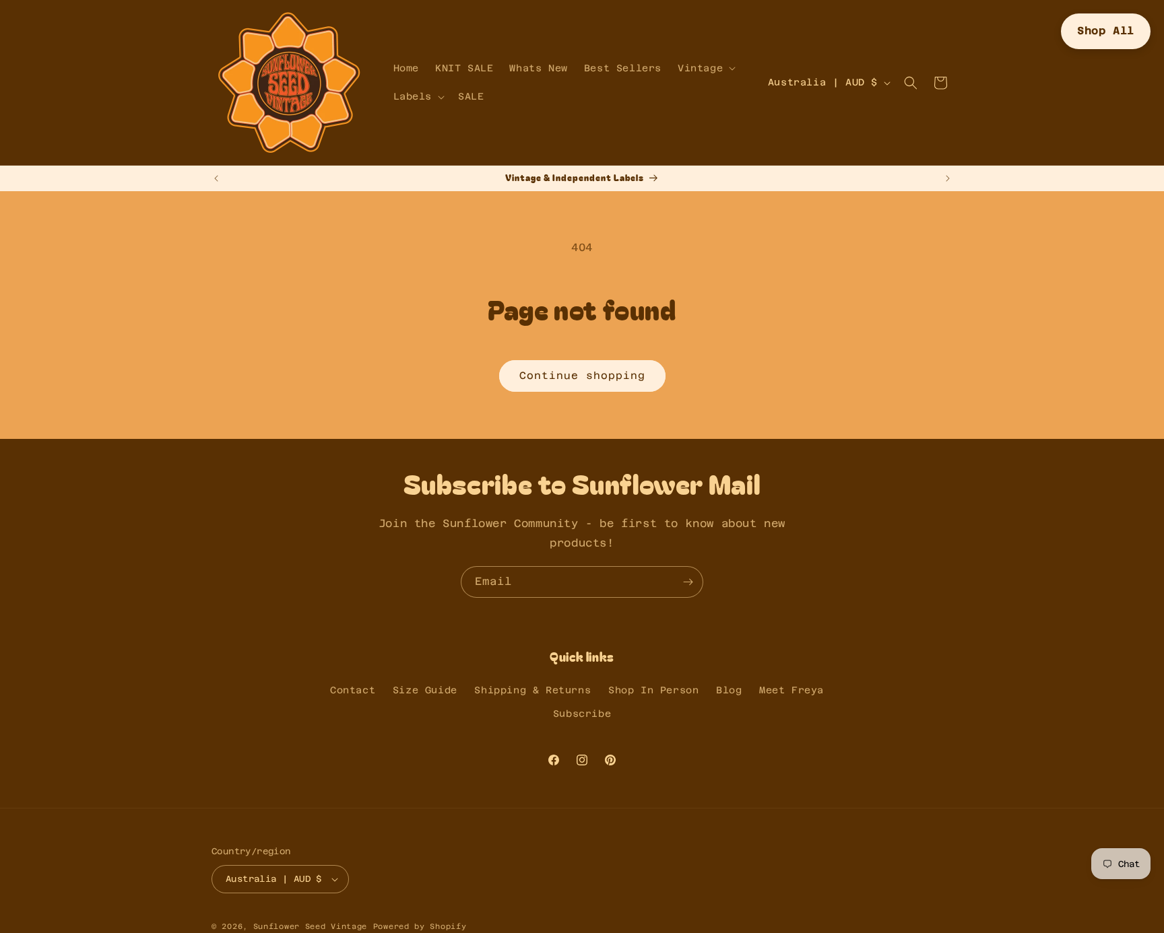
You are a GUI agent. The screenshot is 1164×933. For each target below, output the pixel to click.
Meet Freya (791, 690)
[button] (705, 68)
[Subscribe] (688, 582)
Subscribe (582, 713)
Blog (729, 690)
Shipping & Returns (532, 690)
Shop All (1105, 30)
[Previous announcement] (216, 178)
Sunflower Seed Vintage (310, 926)
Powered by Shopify (420, 926)
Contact (352, 690)
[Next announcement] (948, 178)
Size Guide (425, 690)
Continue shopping (582, 375)
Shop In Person (653, 690)
